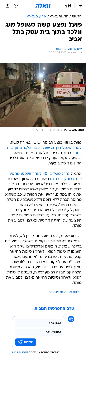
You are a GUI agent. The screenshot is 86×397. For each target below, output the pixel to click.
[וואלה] (43, 6)
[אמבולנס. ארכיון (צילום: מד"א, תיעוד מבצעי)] (43, 98)
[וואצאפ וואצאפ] (16, 6)
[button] (68, 5)
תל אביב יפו (56, 292)
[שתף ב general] (7, 5)
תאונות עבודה (73, 292)
